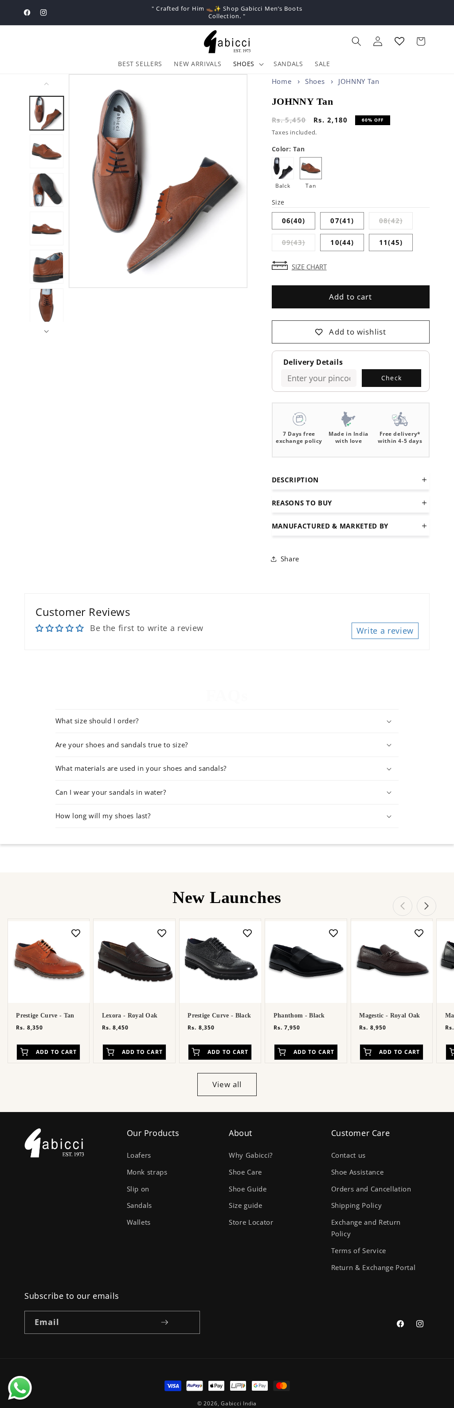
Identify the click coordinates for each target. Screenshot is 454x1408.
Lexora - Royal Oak (130, 1015)
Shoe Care (245, 1172)
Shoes (243, 63)
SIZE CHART (309, 266)
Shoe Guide (248, 1189)
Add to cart (350, 297)
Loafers (139, 1155)
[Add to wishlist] (76, 932)
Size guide (245, 1205)
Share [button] (290, 559)
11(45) (391, 242)
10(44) (342, 242)
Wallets (139, 1222)
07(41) (342, 220)
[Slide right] (46, 331)
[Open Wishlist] (399, 41)
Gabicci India (239, 1403)
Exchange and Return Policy (366, 1228)
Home (282, 81)
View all (227, 1084)
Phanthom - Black (299, 1015)
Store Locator (251, 1222)
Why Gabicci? (251, 1155)
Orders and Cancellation (371, 1189)
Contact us (348, 1155)
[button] (356, 41)
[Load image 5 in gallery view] (46, 267)
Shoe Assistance (357, 1172)
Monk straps (147, 1172)
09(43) (299, 244)
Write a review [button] (385, 630)
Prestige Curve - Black (219, 1015)
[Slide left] (46, 84)
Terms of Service (359, 1250)
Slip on (138, 1189)
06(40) (293, 220)
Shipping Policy (356, 1205)
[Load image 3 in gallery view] (46, 190)
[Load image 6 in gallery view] (46, 305)
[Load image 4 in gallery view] (46, 228)
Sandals (140, 1205)
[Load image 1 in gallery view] (46, 113)
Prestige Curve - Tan (45, 1015)
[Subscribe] (164, 1322)
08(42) (396, 222)
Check (391, 378)
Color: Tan (288, 149)
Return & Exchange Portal (373, 1267)
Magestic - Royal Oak (389, 1015)
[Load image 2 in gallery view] (46, 151)
